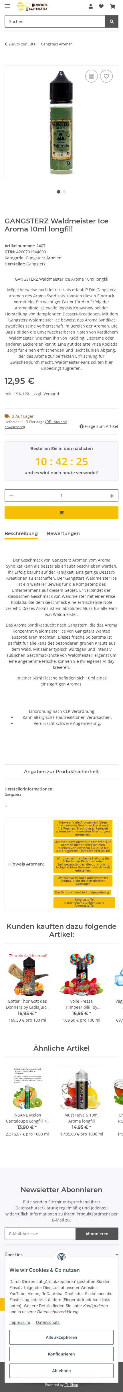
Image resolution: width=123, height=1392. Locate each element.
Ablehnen (61, 1370)
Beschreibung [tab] (21, 533)
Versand (51, 394)
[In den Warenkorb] (9, 62)
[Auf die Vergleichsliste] (91, 76)
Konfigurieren (61, 1353)
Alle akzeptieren (61, 1337)
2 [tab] (64, 192)
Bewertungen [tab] (63, 533)
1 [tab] (58, 192)
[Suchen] (111, 21)
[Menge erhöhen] (112, 495)
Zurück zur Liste (22, 44)
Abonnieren (97, 1233)
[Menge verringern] (11, 495)
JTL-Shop (71, 1384)
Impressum (19, 1322)
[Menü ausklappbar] (7, 3)
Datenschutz (48, 1322)
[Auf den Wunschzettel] (106, 76)
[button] (91, 6)
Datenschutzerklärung (36, 1208)
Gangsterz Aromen (43, 258)
